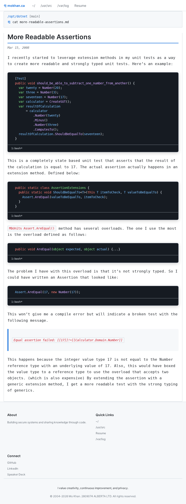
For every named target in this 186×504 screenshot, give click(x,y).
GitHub (11, 462)
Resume (80, 5)
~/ (33, 5)
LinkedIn (12, 468)
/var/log (63, 5)
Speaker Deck (16, 474)
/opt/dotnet (17, 16)
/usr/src (46, 5)
